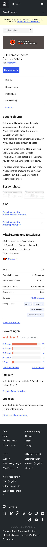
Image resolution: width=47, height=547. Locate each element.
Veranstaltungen (32, 458)
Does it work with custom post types (12, 223)
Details (8, 80)
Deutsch (13, 506)
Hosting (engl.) (10, 440)
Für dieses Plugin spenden (15, 415)
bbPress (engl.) (11, 486)
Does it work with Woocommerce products (14, 213)
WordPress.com (11, 476)
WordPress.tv (10, 468)
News (5, 436)
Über (5, 431)
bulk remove (38, 304)
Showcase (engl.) (33, 431)
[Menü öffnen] (43, 4)
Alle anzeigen (38, 367)
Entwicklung (11, 100)
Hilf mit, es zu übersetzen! (28, 21)
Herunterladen (11, 70)
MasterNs (11, 62)
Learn (5, 454)
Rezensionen (11, 87)
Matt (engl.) (10, 481)
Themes (29, 436)
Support (9, 107)
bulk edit (28, 304)
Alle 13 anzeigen (37, 298)
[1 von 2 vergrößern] (19, 194)
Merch (29, 468)
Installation (10, 94)
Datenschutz (9, 445)
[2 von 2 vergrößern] (41, 194)
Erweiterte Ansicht (11, 322)
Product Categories (35, 315)
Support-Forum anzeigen (14, 391)
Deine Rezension (11, 367)
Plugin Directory (9, 12)
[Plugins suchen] (30, 30)
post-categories (37, 309)
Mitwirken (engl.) (33, 454)
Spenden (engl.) (34, 463)
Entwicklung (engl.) (12, 463)
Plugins (28, 440)
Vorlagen (29, 445)
